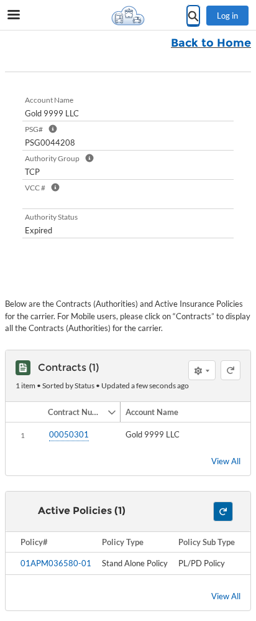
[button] (75, 412)
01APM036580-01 (56, 563)
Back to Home (211, 43)
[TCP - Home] (128, 16)
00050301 (69, 434)
